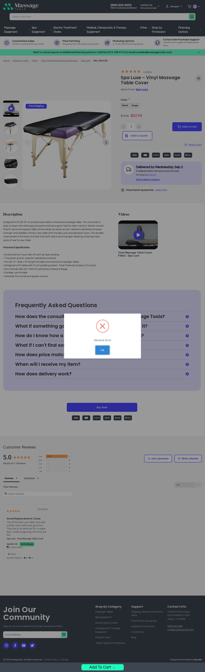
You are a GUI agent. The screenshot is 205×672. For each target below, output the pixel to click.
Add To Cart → (102, 667)
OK (102, 350)
